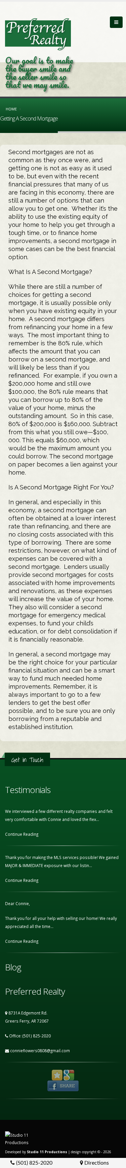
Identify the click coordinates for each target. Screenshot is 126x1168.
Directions (96, 1163)
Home (11, 108)
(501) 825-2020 (33, 1163)
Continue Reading (22, 834)
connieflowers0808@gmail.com (40, 1050)
